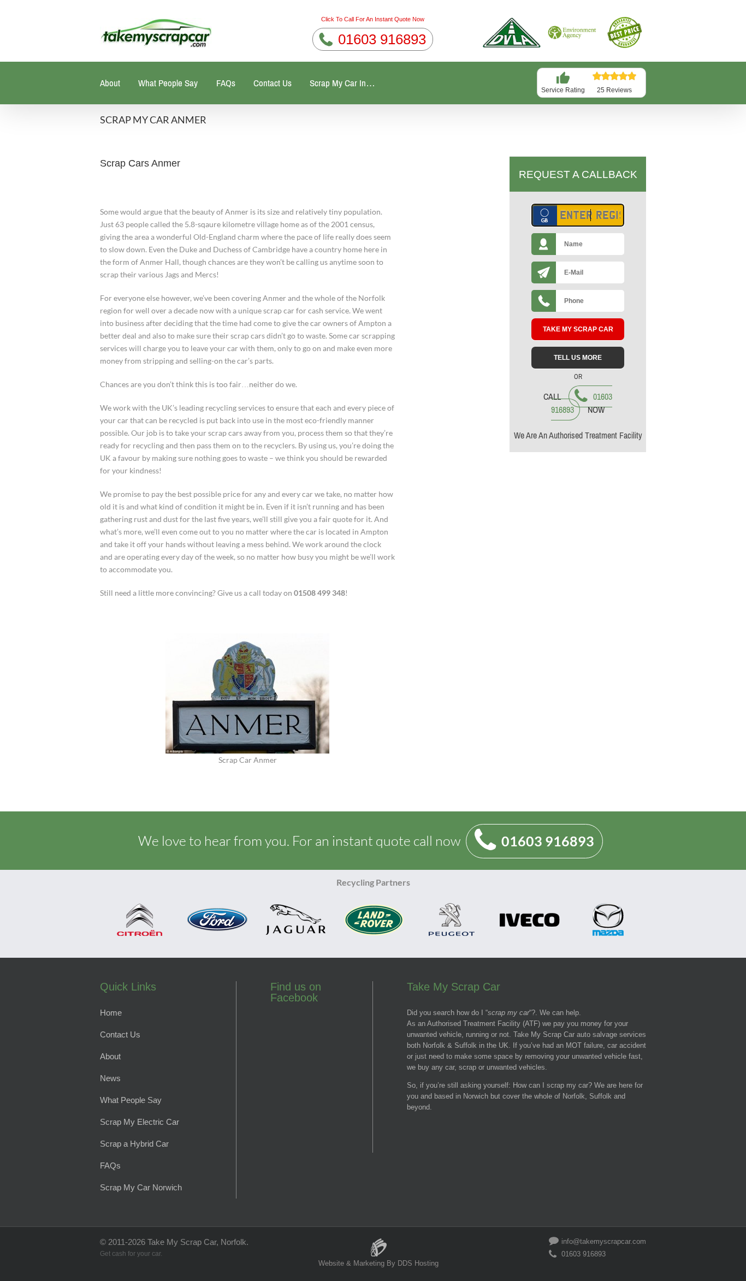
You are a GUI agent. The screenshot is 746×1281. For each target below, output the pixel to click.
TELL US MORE (578, 357)
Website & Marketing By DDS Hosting (378, 1263)
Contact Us (272, 83)
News (110, 1078)
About (110, 83)
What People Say (168, 83)
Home (111, 1012)
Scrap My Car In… (342, 83)
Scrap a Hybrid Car (134, 1143)
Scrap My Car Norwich (141, 1187)
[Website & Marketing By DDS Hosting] (378, 1242)
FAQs (225, 83)
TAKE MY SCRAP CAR (578, 329)
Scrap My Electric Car (139, 1121)
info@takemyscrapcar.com (603, 1241)
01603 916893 (382, 39)
